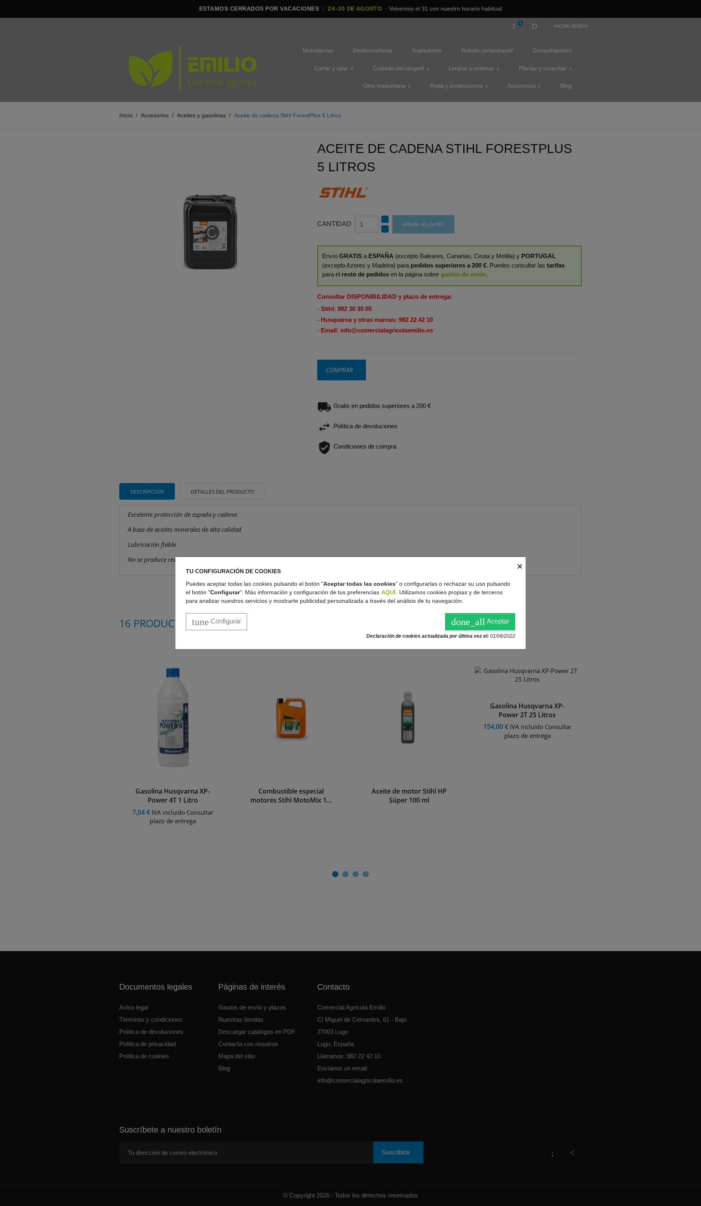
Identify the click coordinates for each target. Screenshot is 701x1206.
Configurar (216, 621)
